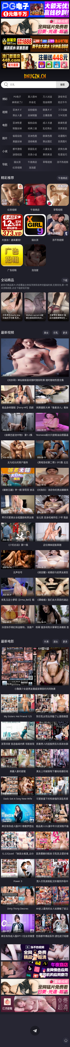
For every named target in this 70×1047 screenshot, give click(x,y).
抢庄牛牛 (62, 102)
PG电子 (17, 96)
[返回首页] (66, 1040)
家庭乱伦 (32, 148)
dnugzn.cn (35, 76)
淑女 (55, 641)
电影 (4, 125)
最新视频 (7, 332)
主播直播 (47, 115)
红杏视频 (17, 167)
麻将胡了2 (17, 102)
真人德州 (32, 96)
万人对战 (47, 96)
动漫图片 (62, 135)
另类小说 (32, 154)
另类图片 (62, 141)
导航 (4, 164)
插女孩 (17, 162)
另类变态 (62, 128)
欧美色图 (47, 135)
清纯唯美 (32, 141)
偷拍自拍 (32, 122)
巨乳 (55, 332)
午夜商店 (32, 162)
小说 (4, 151)
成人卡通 (47, 122)
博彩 (4, 99)
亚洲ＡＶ (17, 109)
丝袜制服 (32, 115)
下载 (65, 280)
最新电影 (7, 641)
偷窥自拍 (17, 135)
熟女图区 (47, 141)
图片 (4, 138)
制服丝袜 (17, 128)
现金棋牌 (47, 102)
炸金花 (32, 102)
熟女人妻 (17, 115)
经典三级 (32, 128)
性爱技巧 (62, 154)
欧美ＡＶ (47, 109)
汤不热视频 (62, 162)
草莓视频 (47, 162)
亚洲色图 (32, 135)
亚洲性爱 (17, 122)
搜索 (62, 84)
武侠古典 (62, 148)
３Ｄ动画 (62, 109)
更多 (65, 332)
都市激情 (17, 148)
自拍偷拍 (32, 109)
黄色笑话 (47, 154)
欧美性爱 (62, 122)
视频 (4, 112)
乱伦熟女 (47, 128)
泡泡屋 (32, 167)
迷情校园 (17, 154)
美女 (46, 332)
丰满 (46, 641)
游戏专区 (62, 96)
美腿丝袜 (17, 141)
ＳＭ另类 (62, 115)
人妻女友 (47, 148)
